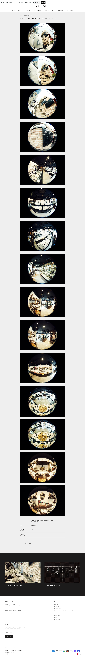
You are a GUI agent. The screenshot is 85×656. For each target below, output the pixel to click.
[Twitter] (8, 614)
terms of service (57, 613)
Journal (28, 10)
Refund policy (57, 617)
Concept (46, 10)
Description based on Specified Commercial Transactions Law (67, 611)
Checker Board (53, 585)
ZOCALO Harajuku (15, 585)
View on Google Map (34, 521)
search (73, 6)
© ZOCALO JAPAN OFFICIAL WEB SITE (14, 650)
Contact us (56, 606)
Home (14, 10)
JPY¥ (6, 647)
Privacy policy (57, 615)
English (13, 647)
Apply (9, 636)
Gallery (20, 10)
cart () (79, 6)
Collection (37, 10)
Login (67, 6)
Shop (53, 10)
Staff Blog (69, 10)
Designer (60, 10)
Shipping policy (57, 619)
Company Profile (57, 608)
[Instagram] (11, 614)
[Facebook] (5, 614)
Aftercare (56, 604)
